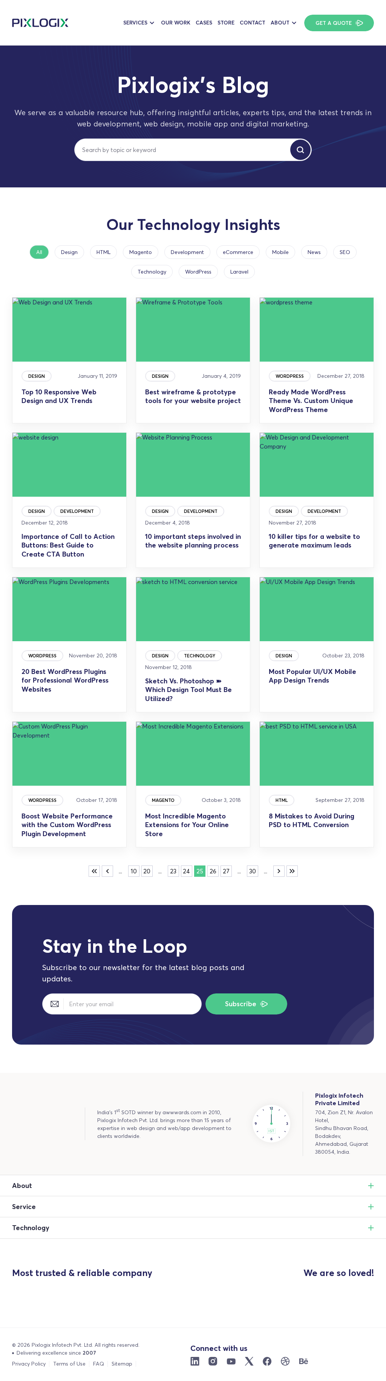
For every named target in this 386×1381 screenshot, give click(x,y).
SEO (345, 252)
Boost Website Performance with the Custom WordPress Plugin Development (67, 825)
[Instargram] (213, 1361)
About (280, 22)
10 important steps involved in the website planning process (193, 540)
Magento (140, 252)
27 (226, 871)
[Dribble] (285, 1361)
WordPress (198, 271)
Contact (252, 22)
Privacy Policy (29, 1363)
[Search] (300, 150)
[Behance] (303, 1361)
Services (135, 22)
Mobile (280, 252)
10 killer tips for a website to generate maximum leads (314, 540)
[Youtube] (231, 1361)
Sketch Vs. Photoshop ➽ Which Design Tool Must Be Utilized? (188, 690)
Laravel (239, 271)
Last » (292, 871)
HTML (103, 252)
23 (173, 871)
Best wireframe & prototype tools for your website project (193, 396)
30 (252, 871)
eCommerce (238, 252)
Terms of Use (69, 1363)
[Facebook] (267, 1361)
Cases (204, 22)
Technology (152, 271)
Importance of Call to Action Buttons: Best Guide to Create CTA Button (68, 545)
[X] (249, 1361)
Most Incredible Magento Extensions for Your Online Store (187, 825)
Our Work (175, 22)
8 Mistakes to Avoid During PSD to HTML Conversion (311, 820)
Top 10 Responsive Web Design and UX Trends (58, 396)
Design (69, 252)
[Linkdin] (194, 1361)
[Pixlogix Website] (40, 22)
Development (187, 252)
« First (94, 871)
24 (186, 871)
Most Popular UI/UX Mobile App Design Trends (312, 675)
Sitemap (122, 1363)
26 (213, 871)
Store (226, 22)
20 (146, 871)
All (39, 252)
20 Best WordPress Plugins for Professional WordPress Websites (65, 680)
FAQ (98, 1363)
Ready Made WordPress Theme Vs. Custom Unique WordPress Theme (311, 401)
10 (134, 871)
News (314, 252)
